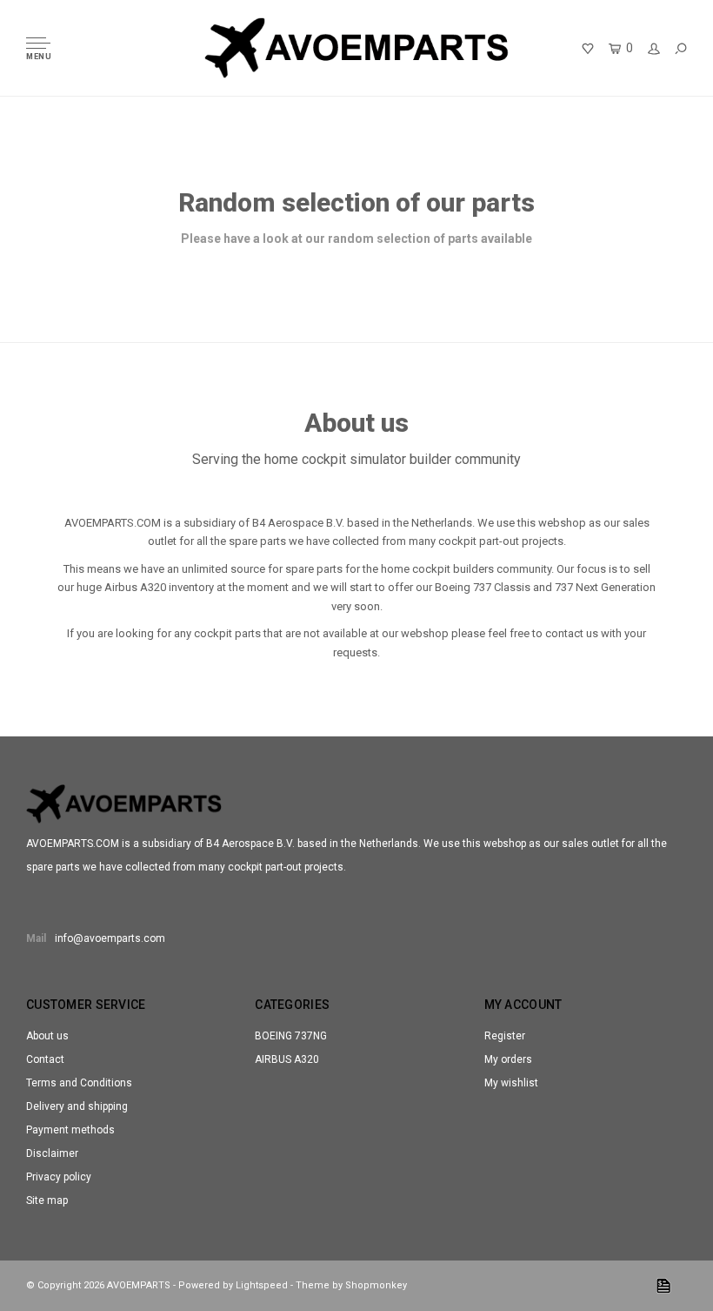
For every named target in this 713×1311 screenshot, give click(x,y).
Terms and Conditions (79, 1083)
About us (47, 1036)
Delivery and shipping (77, 1106)
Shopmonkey (376, 1285)
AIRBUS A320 (287, 1059)
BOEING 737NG (291, 1036)
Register (504, 1036)
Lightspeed (262, 1285)
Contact (45, 1059)
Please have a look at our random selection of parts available (356, 238)
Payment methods (70, 1130)
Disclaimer (52, 1153)
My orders (508, 1059)
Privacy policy (58, 1177)
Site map (47, 1200)
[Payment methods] (663, 1286)
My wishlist (511, 1083)
